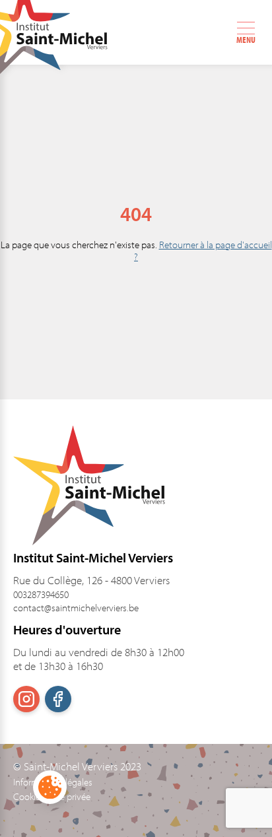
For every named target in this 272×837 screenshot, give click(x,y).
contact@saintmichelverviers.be (76, 607)
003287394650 (41, 594)
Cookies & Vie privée (51, 797)
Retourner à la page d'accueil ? (203, 250)
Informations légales (52, 782)
